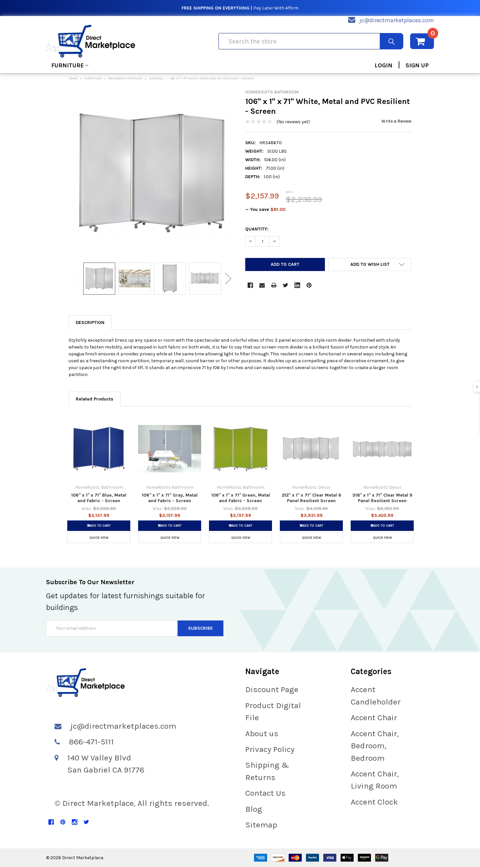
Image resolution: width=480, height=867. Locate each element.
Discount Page (271, 689)
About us (262, 733)
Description (90, 322)
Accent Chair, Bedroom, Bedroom (375, 746)
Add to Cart (100, 526)
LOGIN (383, 65)
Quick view (98, 538)
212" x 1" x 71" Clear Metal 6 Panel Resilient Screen (311, 498)
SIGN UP (417, 65)
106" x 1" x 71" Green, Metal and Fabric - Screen (240, 498)
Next (228, 278)
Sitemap (261, 824)
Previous (75, 278)
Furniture (67, 65)
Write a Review (396, 121)
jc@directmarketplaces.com (397, 20)
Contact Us (265, 793)
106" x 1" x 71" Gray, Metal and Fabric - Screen (170, 498)
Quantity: (256, 229)
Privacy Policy (270, 749)
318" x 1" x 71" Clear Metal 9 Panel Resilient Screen (382, 498)
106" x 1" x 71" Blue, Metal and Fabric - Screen (98, 498)
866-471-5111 (91, 741)
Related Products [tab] (94, 399)
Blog (253, 809)
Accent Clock (374, 802)
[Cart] (422, 41)
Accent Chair (374, 717)
